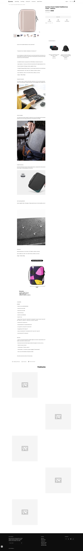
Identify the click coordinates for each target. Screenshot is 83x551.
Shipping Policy (43, 543)
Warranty (24, 361)
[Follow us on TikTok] (73, 539)
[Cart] (73, 1)
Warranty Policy (43, 545)
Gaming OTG (28, 1)
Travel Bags (22, 1)
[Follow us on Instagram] (68, 539)
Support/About (39, 1)
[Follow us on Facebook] (66, 539)
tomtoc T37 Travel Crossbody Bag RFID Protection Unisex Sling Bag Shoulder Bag (66, 55)
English (67, 1)
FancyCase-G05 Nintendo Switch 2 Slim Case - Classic (54, 55)
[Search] (70, 1)
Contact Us (43, 541)
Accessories (34, 1)
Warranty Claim (44, 542)
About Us (42, 538)
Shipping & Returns (17, 361)
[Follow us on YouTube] (71, 539)
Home (9, 4)
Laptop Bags (17, 1)
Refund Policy (43, 539)
